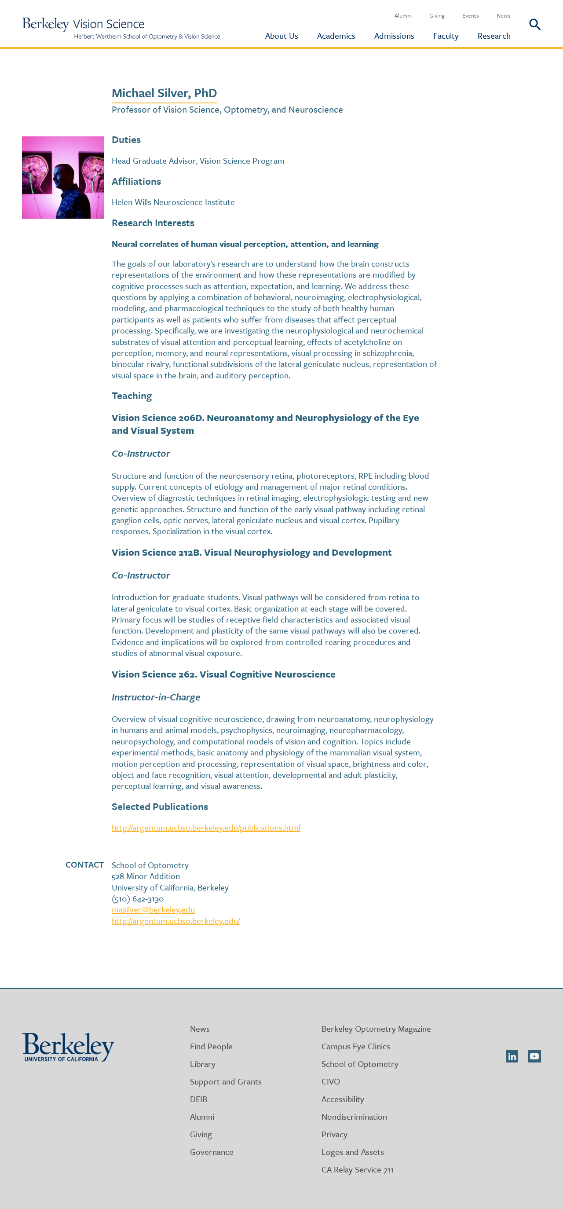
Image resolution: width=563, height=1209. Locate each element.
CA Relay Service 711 (358, 1169)
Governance (212, 1152)
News (504, 15)
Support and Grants (226, 1081)
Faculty (446, 35)
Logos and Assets (353, 1152)
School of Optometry (360, 1064)
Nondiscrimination (354, 1116)
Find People (211, 1046)
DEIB (198, 1099)
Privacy (334, 1134)
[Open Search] (526, 23)
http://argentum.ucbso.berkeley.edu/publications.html (206, 827)
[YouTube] (534, 1056)
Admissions (394, 35)
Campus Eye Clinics (356, 1046)
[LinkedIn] (512, 1056)
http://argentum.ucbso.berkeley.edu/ (176, 921)
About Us (281, 35)
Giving (437, 15)
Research (494, 35)
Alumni (403, 15)
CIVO (331, 1081)
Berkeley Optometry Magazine (376, 1028)
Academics (336, 35)
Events (470, 15)
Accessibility (343, 1099)
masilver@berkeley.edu (153, 909)
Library (203, 1064)
